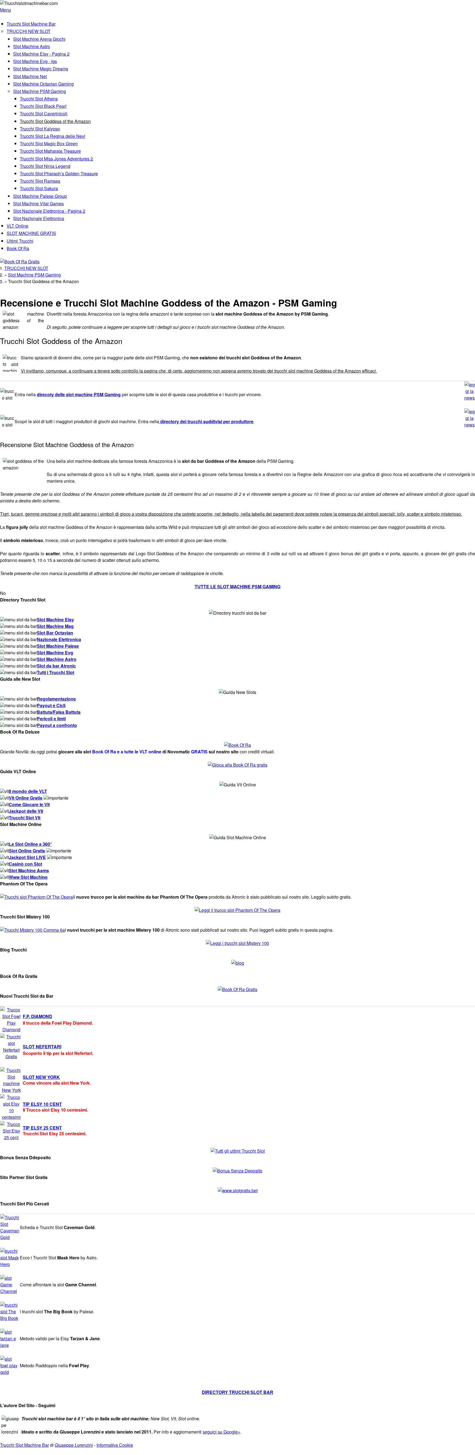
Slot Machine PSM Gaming (39, 91)
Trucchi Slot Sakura (39, 188)
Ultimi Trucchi (20, 241)
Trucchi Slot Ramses (40, 181)
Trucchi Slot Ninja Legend (45, 166)
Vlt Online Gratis (25, 798)
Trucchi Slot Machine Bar (31, 24)
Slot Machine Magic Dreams (40, 68)
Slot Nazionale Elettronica (38, 218)
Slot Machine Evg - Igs (35, 61)
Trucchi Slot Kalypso (40, 128)
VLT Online (17, 226)
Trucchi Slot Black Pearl (43, 106)
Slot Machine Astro (31, 46)
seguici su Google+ (221, 1432)
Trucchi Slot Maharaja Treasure (50, 151)
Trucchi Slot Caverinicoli (43, 113)
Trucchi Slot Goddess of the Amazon (55, 121)
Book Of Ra (18, 248)
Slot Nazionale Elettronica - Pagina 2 (49, 211)
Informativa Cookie (114, 1445)
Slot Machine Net (30, 76)
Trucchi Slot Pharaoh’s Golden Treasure (59, 173)
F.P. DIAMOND (37, 1016)
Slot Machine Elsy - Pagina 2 (41, 54)
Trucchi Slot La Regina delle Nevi (52, 136)
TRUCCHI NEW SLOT (29, 31)
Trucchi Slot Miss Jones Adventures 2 (56, 158)
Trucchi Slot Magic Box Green (49, 143)
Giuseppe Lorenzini (74, 1445)
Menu (5, 10)
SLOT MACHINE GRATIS (31, 233)
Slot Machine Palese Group (40, 196)
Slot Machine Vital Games (38, 203)
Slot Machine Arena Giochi (39, 39)
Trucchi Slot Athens (39, 98)
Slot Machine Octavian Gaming (43, 84)
